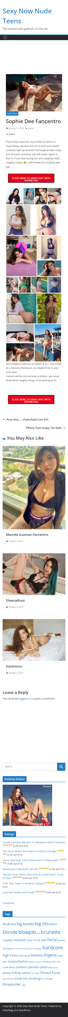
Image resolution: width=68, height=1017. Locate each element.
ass (13, 924)
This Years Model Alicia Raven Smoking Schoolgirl (30, 851)
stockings (35, 978)
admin (31, 128)
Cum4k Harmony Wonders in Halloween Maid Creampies (34, 842)
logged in (24, 698)
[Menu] (5, 37)
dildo (44, 940)
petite (44, 967)
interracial (24, 955)
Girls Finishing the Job (24, 948)
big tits (42, 923)
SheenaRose (15, 600)
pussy (55, 967)
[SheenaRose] (34, 555)
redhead (26, 972)
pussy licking (11, 973)
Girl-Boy (61, 940)
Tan (43, 979)
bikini (53, 924)
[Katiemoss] (34, 621)
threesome (11, 984)
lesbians (37, 955)
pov (50, 967)
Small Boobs (8, 978)
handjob (38, 948)
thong (49, 978)
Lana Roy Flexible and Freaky (18, 892)
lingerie (50, 955)
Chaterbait (8, 903)
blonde (10, 932)
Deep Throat (33, 940)
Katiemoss (14, 666)
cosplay (7, 940)
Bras (38, 933)
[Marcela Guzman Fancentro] (34, 448)
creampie (19, 940)
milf (58, 962)
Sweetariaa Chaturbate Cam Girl (20, 869)
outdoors (22, 967)
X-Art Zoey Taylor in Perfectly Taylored (24, 883)
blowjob (27, 932)
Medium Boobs (35, 962)
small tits (21, 978)
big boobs (25, 923)
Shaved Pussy (50, 972)
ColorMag (8, 1010)
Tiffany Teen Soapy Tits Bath (43, 428)
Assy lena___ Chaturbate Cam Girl (27, 419)
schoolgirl (35, 973)
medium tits (49, 961)
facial (52, 939)
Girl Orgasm (8, 948)
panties (33, 967)
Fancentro (12, 113)
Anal (6, 923)
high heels (10, 955)
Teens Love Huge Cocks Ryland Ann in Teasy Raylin (31, 860)
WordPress (25, 1010)
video (23, 985)
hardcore (52, 947)
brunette (50, 932)
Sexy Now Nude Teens (35, 1006)
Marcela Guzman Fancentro (27, 534)
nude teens (9, 967)
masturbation (18, 961)
